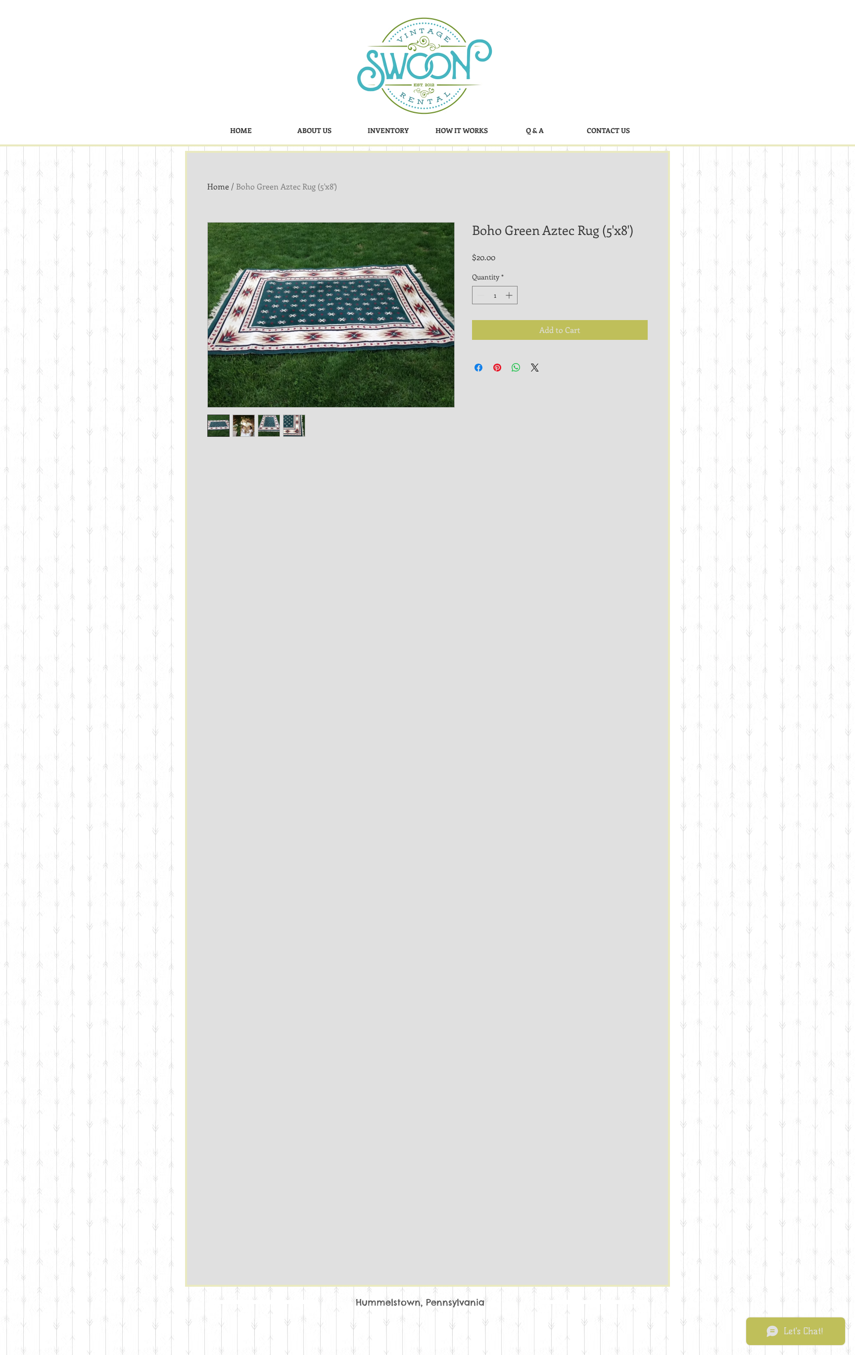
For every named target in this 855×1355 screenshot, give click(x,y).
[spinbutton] (495, 295)
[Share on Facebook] (478, 368)
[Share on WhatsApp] (516, 368)
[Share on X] (535, 368)
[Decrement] (480, 295)
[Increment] (510, 295)
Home (218, 186)
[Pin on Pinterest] (497, 368)
